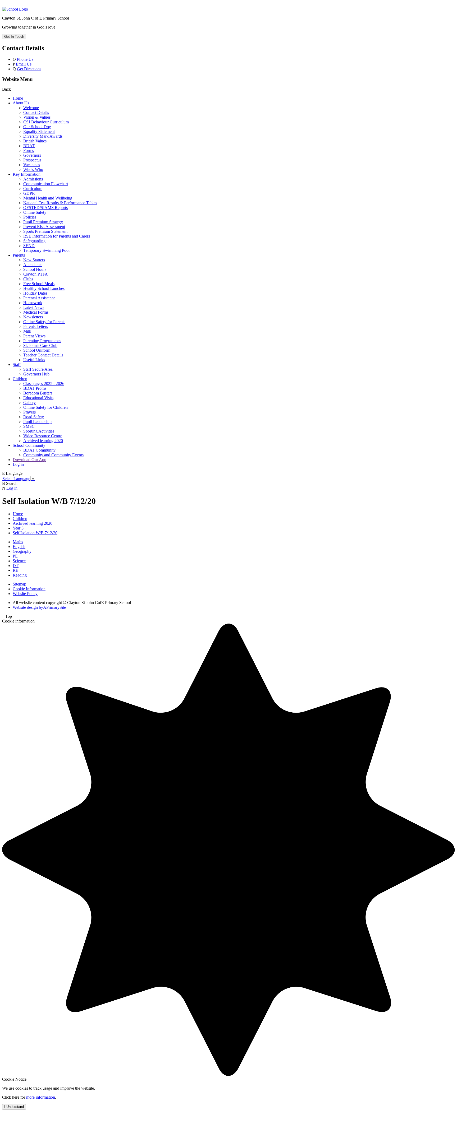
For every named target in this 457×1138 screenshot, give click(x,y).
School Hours (34, 269)
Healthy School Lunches (44, 288)
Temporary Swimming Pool (46, 250)
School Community (29, 445)
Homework (32, 302)
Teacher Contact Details (43, 355)
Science (19, 561)
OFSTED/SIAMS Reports (45, 207)
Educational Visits (38, 398)
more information (40, 1097)
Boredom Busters (37, 393)
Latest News (33, 307)
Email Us (23, 64)
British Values (35, 141)
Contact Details (36, 112)
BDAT (29, 145)
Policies (29, 217)
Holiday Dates (35, 293)
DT (16, 565)
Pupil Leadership (37, 421)
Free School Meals (38, 283)
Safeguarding (34, 241)
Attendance (32, 264)
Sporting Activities (38, 431)
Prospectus (32, 160)
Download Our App (29, 459)
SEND (29, 245)
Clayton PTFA (35, 274)
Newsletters (33, 317)
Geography (22, 551)
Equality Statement (39, 131)
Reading (20, 575)
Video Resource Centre (42, 436)
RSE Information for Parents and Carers (56, 236)
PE (15, 556)
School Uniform (36, 350)
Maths (18, 542)
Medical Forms (35, 312)
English (19, 546)
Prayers (29, 412)
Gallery (29, 402)
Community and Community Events (53, 455)
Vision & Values (37, 117)
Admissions (33, 179)
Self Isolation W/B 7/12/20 (35, 533)
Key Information (26, 174)
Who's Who (33, 169)
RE (15, 570)
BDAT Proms (34, 388)
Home (18, 98)
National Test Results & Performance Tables (60, 203)
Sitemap (19, 584)
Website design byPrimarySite (39, 607)
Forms (28, 150)
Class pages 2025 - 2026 (43, 383)
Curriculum (32, 188)
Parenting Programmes (42, 340)
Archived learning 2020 (43, 440)
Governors (32, 155)
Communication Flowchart (45, 184)
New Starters (34, 260)
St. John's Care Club (40, 345)
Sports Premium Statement (45, 231)
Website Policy (25, 593)
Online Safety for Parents (44, 321)
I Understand (14, 1107)
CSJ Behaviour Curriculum (46, 122)
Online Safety (34, 212)
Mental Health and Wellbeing (47, 198)
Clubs (28, 279)
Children (20, 379)
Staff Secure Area (38, 369)
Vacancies (31, 164)
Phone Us (25, 59)
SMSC (29, 426)
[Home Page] (15, 9)
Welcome (31, 107)
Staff (17, 364)
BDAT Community (39, 450)
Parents (19, 255)
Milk (27, 331)
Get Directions (29, 69)
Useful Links (34, 359)
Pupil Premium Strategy (43, 222)
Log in (18, 464)
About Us (21, 103)
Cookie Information (29, 589)
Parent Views (34, 336)
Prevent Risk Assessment (44, 226)
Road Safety (33, 417)
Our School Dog (37, 126)
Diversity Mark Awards (42, 136)
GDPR (29, 193)
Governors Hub (36, 374)
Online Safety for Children (45, 407)
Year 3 (18, 528)
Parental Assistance (39, 298)
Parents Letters (35, 326)
